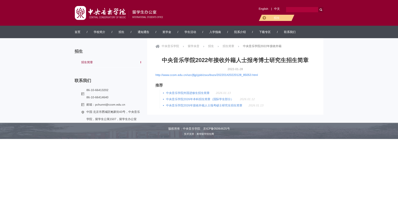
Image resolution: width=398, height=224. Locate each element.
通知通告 (143, 32)
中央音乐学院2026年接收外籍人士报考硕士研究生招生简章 (204, 105)
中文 (277, 8)
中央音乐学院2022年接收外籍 (262, 46)
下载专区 (265, 32)
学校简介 (99, 32)
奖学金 (167, 32)
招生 (277, 17)
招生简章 (87, 62)
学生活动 (190, 32)
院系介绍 (240, 32)
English (263, 8)
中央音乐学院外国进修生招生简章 (188, 93)
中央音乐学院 (170, 46)
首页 (77, 32)
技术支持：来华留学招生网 (199, 134)
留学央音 (193, 46)
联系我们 (290, 32)
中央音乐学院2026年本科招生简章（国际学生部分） (200, 99)
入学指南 (215, 32)
